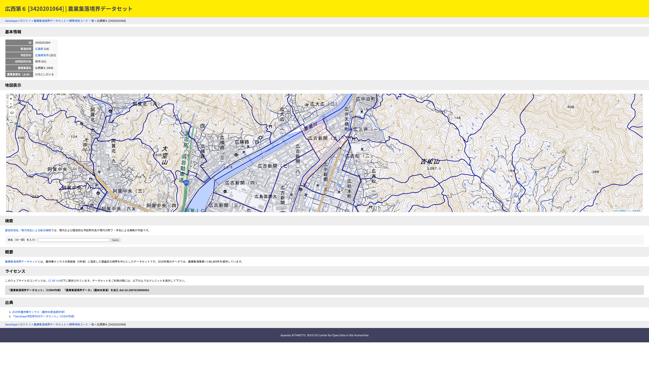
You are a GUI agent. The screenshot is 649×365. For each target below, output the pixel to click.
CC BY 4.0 (54, 280)
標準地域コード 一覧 (81, 21)
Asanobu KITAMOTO (293, 335)
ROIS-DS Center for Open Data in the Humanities (338, 335)
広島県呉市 (42, 55)
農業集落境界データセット (50, 21)
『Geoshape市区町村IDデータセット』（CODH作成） (44, 316)
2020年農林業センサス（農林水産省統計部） (39, 312)
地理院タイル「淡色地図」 (631, 210)
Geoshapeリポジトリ (18, 21)
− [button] (11, 103)
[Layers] (12, 112)
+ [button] (11, 98)
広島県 (39, 49)
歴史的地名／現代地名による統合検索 (28, 230)
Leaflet (615, 210)
